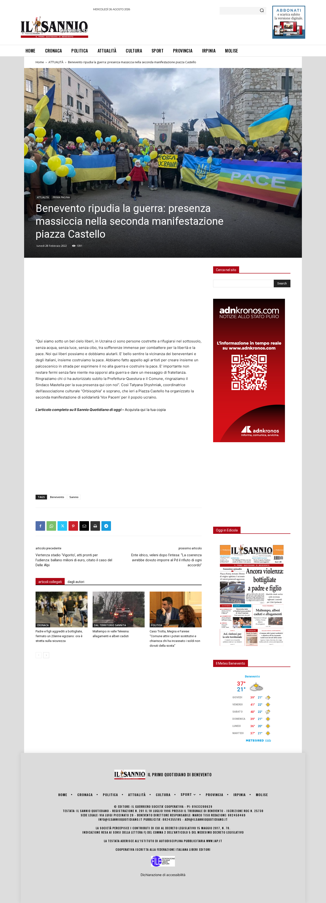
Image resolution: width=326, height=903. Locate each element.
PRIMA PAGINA (61, 197)
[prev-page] (39, 655)
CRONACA (43, 625)
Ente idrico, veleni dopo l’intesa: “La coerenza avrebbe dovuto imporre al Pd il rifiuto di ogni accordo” (166, 560)
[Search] (261, 11)
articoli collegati (50, 582)
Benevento (57, 497)
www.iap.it (214, 841)
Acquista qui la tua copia (145, 409)
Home (40, 62)
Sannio (74, 497)
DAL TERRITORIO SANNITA (110, 625)
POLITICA (156, 625)
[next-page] (46, 655)
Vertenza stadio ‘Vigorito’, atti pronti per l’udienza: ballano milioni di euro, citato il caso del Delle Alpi (74, 560)
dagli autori (76, 582)
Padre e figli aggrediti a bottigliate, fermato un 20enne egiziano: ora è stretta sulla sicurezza (59, 636)
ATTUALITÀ (55, 62)
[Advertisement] (180, 27)
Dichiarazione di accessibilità (163, 875)
